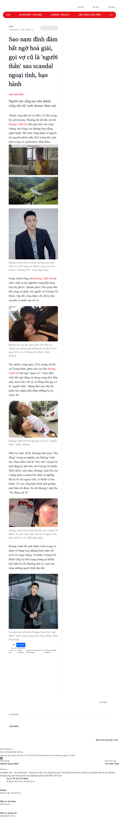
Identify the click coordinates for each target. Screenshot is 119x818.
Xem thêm (14, 726)
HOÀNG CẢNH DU (20, 651)
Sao (8, 15)
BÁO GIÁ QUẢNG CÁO (107, 740)
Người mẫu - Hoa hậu (30, 15)
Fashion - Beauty (60, 15)
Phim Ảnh (81, 773)
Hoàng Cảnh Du (18, 124)
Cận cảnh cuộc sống (89, 15)
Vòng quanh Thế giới (60, 773)
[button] (49, 28)
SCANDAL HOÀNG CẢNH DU (50, 651)
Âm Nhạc (73, 773)
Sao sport (89, 773)
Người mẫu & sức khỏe (102, 773)
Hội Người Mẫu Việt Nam (51, 776)
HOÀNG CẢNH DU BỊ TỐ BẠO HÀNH (34, 651)
